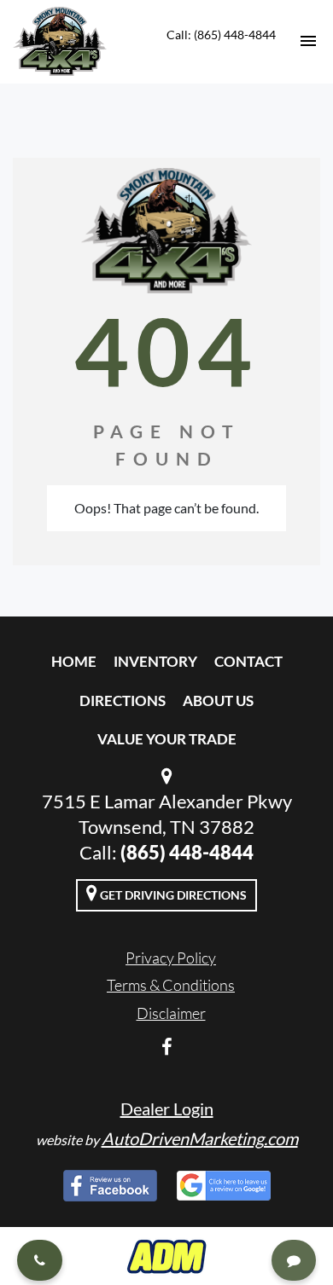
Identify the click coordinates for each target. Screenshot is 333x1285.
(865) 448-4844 (187, 852)
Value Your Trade (167, 739)
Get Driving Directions (172, 895)
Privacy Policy (171, 957)
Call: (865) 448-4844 (221, 34)
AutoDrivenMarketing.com (200, 1138)
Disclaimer (171, 1013)
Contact (248, 661)
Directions (122, 700)
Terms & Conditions (171, 984)
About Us (218, 700)
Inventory (155, 661)
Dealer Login (166, 1108)
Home (73, 661)
